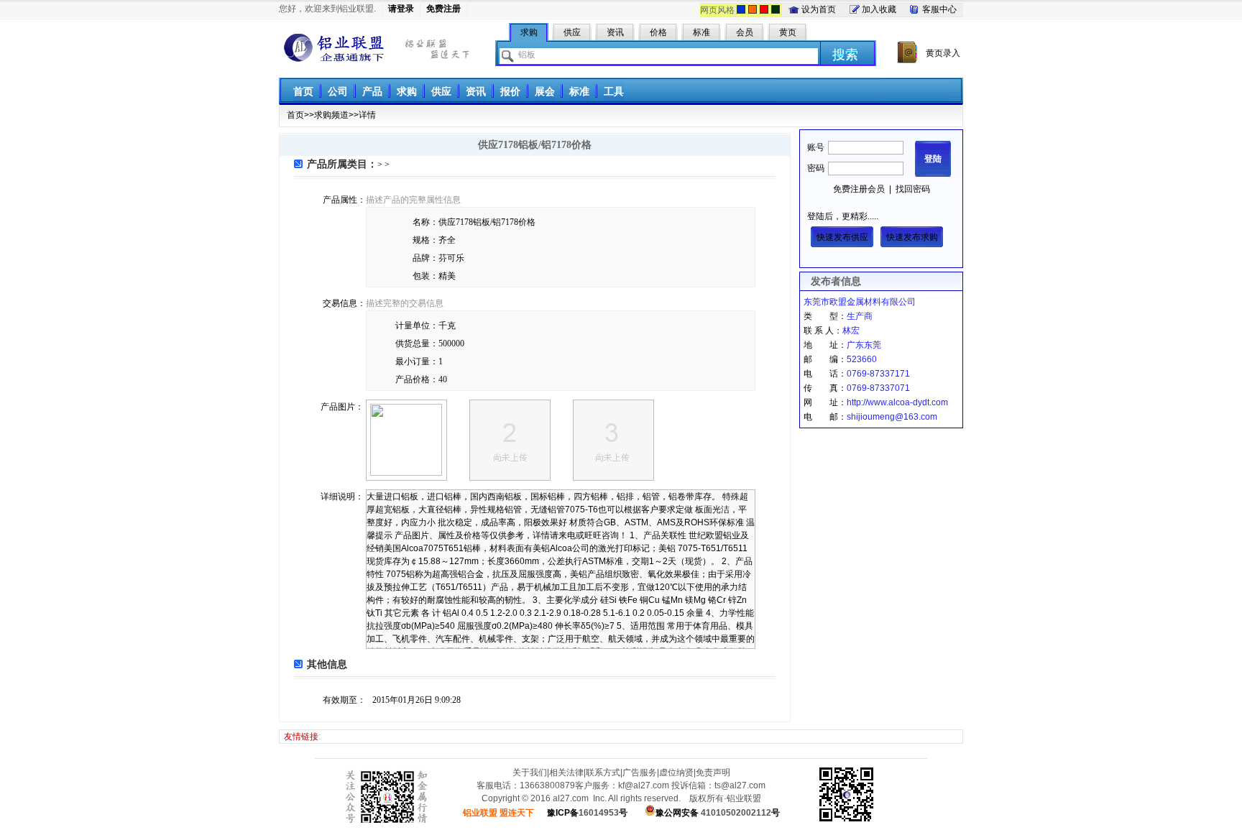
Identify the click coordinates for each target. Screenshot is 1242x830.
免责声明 (713, 772)
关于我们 (529, 772)
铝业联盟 (334, 48)
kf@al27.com (643, 785)
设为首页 (818, 9)
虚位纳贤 (676, 772)
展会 (545, 91)
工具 (614, 91)
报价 (510, 91)
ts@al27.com (739, 785)
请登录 (401, 9)
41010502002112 (718, 813)
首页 (303, 91)
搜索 (845, 54)
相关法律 (566, 772)
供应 (441, 91)
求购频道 (331, 115)
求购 (407, 91)
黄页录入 (943, 53)
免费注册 (443, 9)
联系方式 (603, 772)
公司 (338, 91)
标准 (579, 91)
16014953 (587, 813)
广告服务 (639, 772)
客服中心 (939, 9)
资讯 (476, 91)
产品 (372, 91)
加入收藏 (879, 9)
